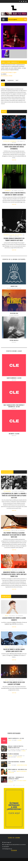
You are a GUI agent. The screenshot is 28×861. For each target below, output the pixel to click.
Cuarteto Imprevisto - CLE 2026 (14, 378)
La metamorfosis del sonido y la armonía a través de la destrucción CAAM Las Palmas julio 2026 (14, 495)
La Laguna (19, 740)
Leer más (14, 159)
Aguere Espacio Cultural (22, 765)
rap (9, 749)
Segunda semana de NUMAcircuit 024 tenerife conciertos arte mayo (14, 239)
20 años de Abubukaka (13, 754)
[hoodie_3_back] (5, 54)
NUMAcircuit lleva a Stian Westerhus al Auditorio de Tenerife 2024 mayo (14, 194)
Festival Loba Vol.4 (14, 340)
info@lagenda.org (8, 848)
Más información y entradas (6, 75)
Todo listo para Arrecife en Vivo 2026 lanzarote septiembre (14, 683)
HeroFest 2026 (14, 286)
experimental (10, 80)
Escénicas (10, 755)
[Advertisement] (14, 454)
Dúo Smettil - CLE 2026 (14, 433)
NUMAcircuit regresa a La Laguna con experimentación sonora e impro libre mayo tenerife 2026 (14, 574)
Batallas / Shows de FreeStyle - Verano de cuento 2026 (16, 746)
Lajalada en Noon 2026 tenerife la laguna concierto (14, 619)
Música (6, 615)
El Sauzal (24, 750)
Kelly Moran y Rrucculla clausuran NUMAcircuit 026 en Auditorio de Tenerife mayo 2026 (14, 535)
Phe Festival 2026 (14, 313)
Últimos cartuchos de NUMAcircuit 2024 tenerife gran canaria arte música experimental (14, 147)
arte (17, 80)
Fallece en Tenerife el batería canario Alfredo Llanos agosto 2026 (14, 650)
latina (9, 771)
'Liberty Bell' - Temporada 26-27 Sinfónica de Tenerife (16, 778)
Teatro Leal (19, 757)
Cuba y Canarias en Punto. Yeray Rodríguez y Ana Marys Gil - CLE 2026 (14, 405)
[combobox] (17, 19)
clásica (9, 740)
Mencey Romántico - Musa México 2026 (17, 769)
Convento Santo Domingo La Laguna (8, 72)
